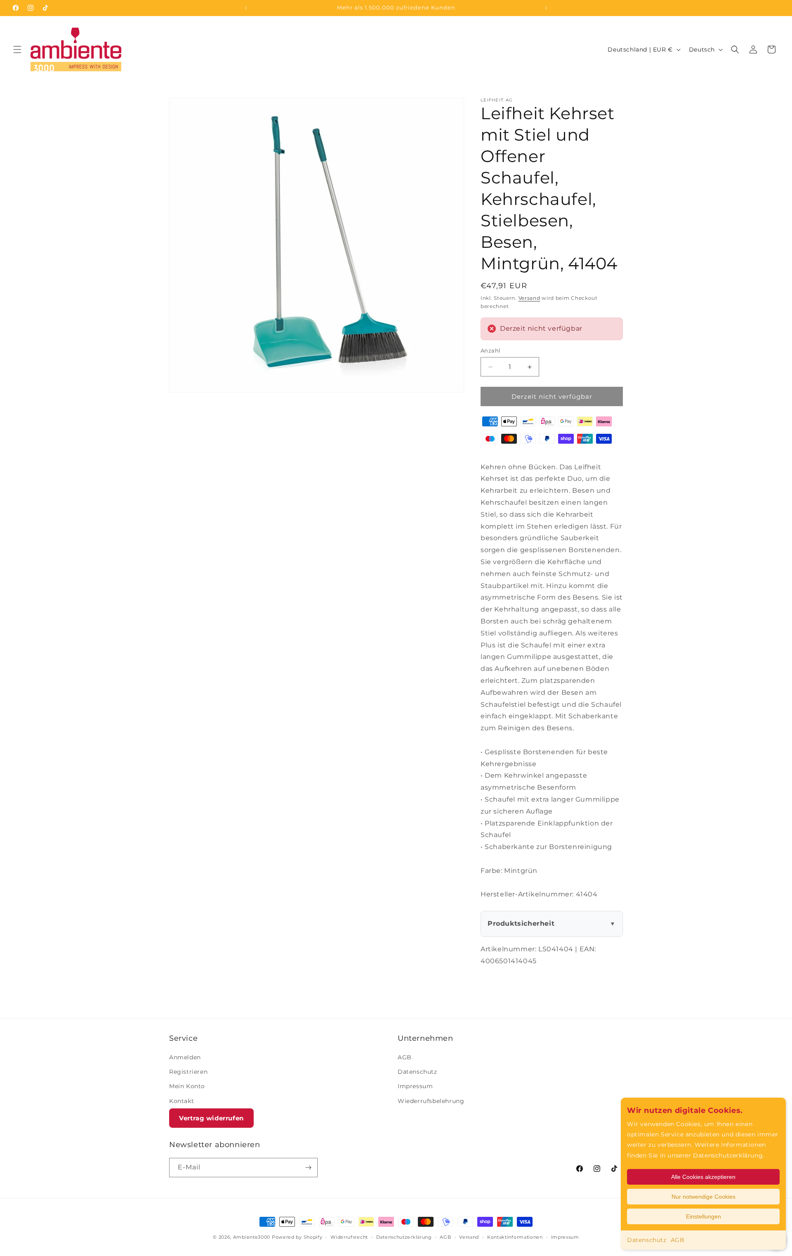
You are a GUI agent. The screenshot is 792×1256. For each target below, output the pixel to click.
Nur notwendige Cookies (703, 1196)
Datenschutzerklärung (404, 1237)
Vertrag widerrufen (211, 1118)
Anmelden (185, 1057)
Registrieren (188, 1071)
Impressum (415, 1086)
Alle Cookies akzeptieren (703, 1177)
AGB (678, 1240)
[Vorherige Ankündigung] (246, 8)
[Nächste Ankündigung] (546, 8)
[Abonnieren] (308, 1167)
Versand (529, 298)
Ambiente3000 (251, 1237)
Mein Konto (187, 1086)
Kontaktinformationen (515, 1237)
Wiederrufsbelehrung (431, 1101)
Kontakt (181, 1101)
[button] (17, 49)
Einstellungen (703, 1216)
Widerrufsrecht (349, 1237)
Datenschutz (647, 1240)
